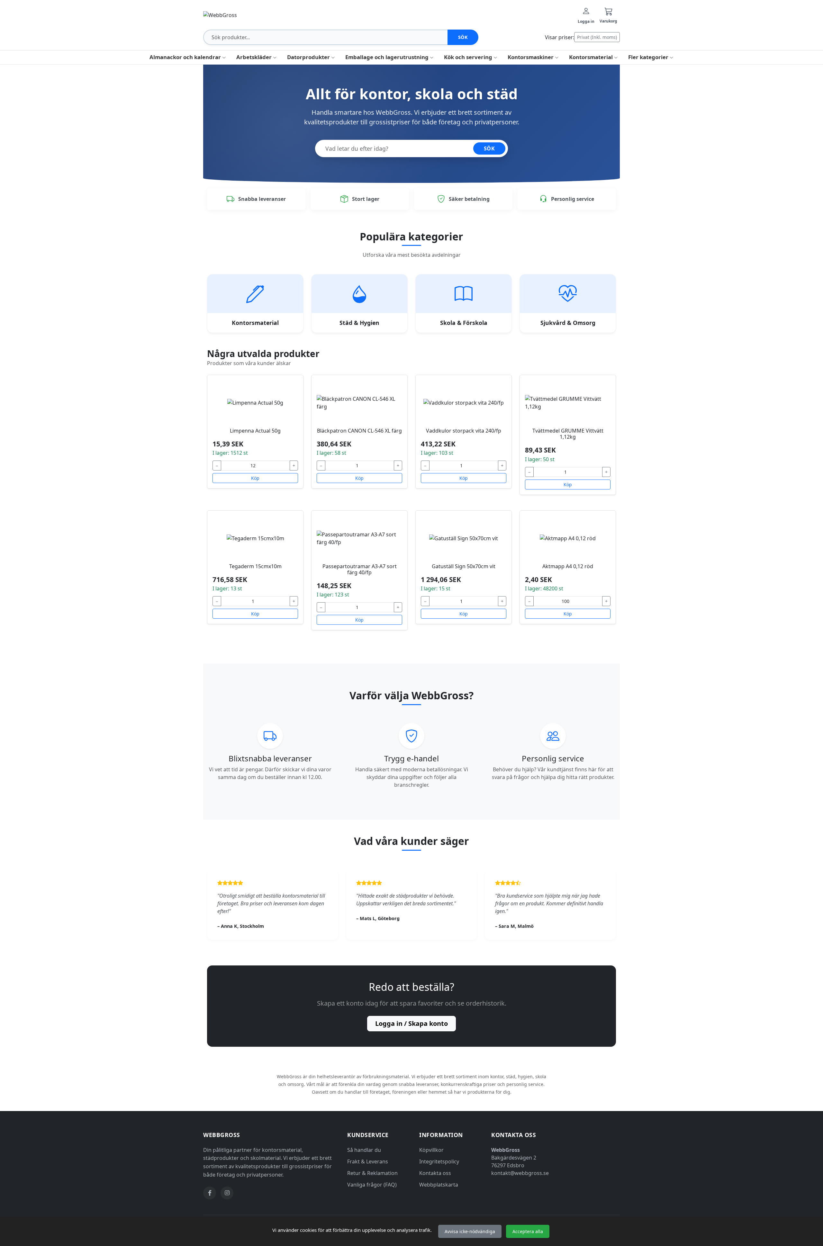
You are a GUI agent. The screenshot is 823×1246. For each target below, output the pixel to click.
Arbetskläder (254, 57)
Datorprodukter (309, 57)
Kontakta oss (435, 1173)
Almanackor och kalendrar (185, 57)
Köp (255, 478)
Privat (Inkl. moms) (597, 37)
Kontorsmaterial (591, 57)
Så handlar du (364, 1149)
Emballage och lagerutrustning (387, 57)
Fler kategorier (649, 57)
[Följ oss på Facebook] (209, 1193)
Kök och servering (468, 57)
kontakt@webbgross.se (520, 1173)
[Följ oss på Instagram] (227, 1193)
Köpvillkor (431, 1149)
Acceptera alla (527, 1231)
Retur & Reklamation (372, 1173)
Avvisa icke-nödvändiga (470, 1231)
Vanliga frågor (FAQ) (372, 1184)
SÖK (489, 148)
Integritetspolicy (439, 1161)
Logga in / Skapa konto (411, 1023)
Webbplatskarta (438, 1184)
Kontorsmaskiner (531, 57)
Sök (463, 37)
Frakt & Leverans (367, 1161)
